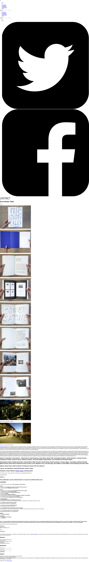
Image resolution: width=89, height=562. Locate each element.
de (2, 3)
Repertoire (4, 4)
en (2, 2)
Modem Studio (9, 560)
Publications (4, 6)
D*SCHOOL (4, 5)
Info (2, 8)
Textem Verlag (19, 471)
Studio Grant (4, 7)
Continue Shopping (33, 534)
